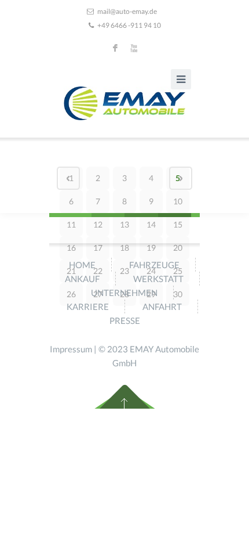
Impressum (71, 349)
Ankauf (82, 278)
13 (124, 224)
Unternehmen (124, 292)
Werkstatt (158, 278)
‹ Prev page (68, 178)
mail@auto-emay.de (127, 11)
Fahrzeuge (154, 264)
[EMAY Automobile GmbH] (124, 103)
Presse (124, 320)
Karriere (88, 306)
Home (82, 264)
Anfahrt (162, 306)
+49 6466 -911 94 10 (129, 25)
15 (177, 224)
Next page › (180, 178)
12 (97, 224)
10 (177, 201)
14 (151, 224)
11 (71, 224)
